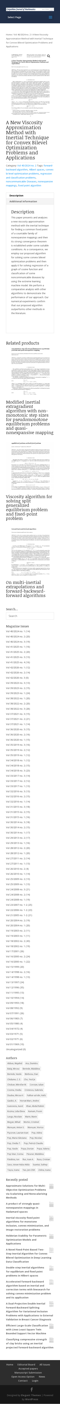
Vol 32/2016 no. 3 (15, 791)
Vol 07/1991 (12, 1013)
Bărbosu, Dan (31, 1074)
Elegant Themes (31, 1395)
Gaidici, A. (12, 1100)
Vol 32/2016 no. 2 (15, 796)
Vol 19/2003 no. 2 (15, 930)
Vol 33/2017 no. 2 (15, 781)
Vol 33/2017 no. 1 (15, 786)
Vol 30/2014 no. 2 (15, 827)
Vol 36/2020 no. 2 (15, 734)
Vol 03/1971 (12, 1033)
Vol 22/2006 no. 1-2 (16, 910)
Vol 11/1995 (12, 992)
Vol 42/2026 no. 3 (15, 677)
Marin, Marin (31, 1116)
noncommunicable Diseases (21, 181)
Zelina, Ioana (44, 1170)
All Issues (45, 1364)
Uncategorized (14, 1049)
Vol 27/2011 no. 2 (15, 858)
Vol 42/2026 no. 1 (15, 667)
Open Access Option (22, 1376)
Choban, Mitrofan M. (16, 1084)
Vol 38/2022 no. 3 (15, 708)
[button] (49, 56)
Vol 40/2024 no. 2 (22, 34)
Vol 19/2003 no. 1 (15, 935)
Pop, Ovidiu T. (14, 1143)
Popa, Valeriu (43, 1148)
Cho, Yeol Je (29, 1079)
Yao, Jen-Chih (29, 1170)
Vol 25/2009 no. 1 (15, 884)
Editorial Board (26, 1364)
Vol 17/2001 (12, 951)
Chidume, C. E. (14, 1079)
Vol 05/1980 (12, 1023)
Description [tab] (16, 195)
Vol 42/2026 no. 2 (15, 672)
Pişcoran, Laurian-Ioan (17, 1132)
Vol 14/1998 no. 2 (15, 972)
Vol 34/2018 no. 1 (15, 760)
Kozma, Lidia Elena (16, 1111)
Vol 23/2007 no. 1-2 (16, 904)
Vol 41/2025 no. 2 (15, 651)
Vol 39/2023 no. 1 (15, 693)
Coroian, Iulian (37, 1084)
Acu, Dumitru (32, 1063)
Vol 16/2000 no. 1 (15, 961)
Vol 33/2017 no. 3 (15, 775)
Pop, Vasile (12, 1148)
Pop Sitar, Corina (15, 1154)
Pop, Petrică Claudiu (33, 1143)
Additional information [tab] (23, 201)
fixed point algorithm (29, 185)
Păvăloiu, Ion (13, 1159)
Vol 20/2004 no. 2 (15, 920)
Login (35, 1380)
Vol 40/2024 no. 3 (15, 641)
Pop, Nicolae (36, 1138)
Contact (23, 1380)
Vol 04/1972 (12, 1028)
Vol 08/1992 (12, 1008)
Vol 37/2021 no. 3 (15, 713)
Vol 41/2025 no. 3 (15, 657)
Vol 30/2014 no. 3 (15, 822)
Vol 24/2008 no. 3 (15, 889)
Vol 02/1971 (12, 1039)
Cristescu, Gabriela (34, 1090)
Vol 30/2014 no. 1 (15, 832)
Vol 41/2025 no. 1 (15, 646)
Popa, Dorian (27, 1148)
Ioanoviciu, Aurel (15, 1106)
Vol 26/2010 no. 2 (15, 868)
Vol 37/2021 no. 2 (15, 719)
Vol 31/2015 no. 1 (15, 817)
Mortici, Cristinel (31, 1122)
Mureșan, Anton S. (15, 1127)
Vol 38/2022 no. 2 (15, 703)
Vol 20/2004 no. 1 (15, 925)
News (42, 1376)
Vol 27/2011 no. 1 (15, 863)
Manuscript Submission (28, 1372)
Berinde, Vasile (14, 1074)
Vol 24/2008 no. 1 (15, 899)
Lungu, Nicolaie (14, 1116)
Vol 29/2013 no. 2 (15, 837)
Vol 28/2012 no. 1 (15, 853)
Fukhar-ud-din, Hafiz (36, 1095)
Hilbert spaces (36, 169)
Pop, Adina (37, 1132)
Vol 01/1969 (12, 1044)
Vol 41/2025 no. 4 (15, 662)
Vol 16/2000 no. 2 (15, 956)
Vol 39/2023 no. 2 (15, 688)
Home (9, 34)
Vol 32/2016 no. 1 (15, 801)
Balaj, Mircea (13, 1068)
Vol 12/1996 (12, 987)
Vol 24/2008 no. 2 (15, 894)
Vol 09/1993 (12, 1002)
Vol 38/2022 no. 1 (15, 698)
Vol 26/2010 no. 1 (15, 873)
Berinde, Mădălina (31, 1068)
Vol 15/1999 (12, 966)
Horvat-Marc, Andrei (29, 1100)
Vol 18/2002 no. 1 (15, 946)
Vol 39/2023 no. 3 (15, 682)
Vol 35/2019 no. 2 (15, 750)
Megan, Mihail (13, 1122)
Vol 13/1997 (12, 982)
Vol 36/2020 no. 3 (15, 729)
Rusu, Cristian (43, 1159)
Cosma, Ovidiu (14, 1090)
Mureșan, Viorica (35, 1127)
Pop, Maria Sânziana (16, 1138)
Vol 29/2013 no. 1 (15, 843)
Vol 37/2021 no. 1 (15, 724)
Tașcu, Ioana (13, 1170)
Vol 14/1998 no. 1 (15, 977)
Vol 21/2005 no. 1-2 (16, 915)
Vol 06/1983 (12, 1018)
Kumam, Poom (35, 1111)
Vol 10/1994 (12, 997)
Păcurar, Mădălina (35, 1154)
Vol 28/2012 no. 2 (15, 848)
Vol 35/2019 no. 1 (15, 755)
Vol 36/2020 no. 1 (15, 739)
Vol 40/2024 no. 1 (15, 631)
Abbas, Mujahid (14, 1063)
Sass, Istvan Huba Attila (18, 1164)
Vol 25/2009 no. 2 (15, 879)
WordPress (31, 1399)
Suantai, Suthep (40, 1164)
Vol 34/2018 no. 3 (15, 770)
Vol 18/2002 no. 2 (15, 941)
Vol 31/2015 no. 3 (15, 806)
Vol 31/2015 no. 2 (15, 812)
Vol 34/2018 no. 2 (15, 765)
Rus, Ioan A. (28, 1159)
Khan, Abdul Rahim (35, 1106)
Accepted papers (28, 1368)
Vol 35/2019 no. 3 (15, 744)
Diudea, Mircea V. (15, 1095)
